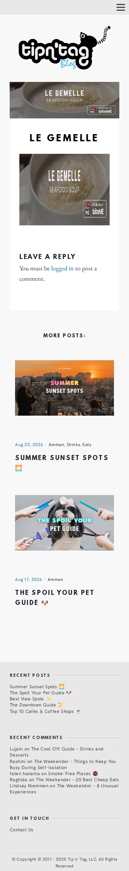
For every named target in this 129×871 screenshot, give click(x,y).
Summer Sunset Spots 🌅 (37, 686)
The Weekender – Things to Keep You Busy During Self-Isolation (63, 764)
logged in (62, 268)
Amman (56, 444)
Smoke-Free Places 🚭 (73, 773)
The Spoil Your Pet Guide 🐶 (41, 692)
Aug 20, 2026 (29, 444)
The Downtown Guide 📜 (37, 704)
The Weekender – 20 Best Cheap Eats (77, 779)
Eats (86, 444)
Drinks (73, 444)
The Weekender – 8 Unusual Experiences (64, 788)
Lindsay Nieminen (29, 785)
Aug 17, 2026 (28, 579)
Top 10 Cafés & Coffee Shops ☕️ (45, 711)
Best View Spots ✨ (30, 698)
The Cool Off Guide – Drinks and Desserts (57, 751)
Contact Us (22, 829)
